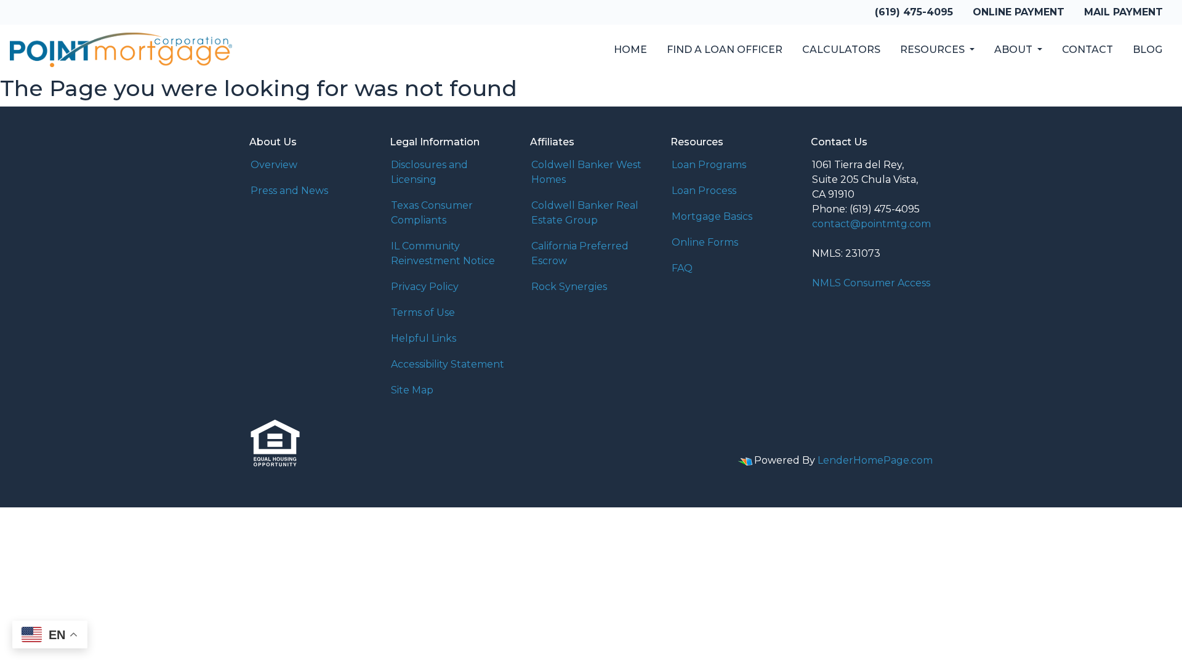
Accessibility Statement (447, 364)
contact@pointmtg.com (871, 224)
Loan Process (704, 190)
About (1014, 49)
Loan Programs (709, 165)
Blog (1147, 49)
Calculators (841, 49)
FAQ (682, 268)
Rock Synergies (569, 286)
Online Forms (705, 242)
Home (630, 49)
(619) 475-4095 (914, 12)
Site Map (412, 390)
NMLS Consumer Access (871, 283)
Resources (933, 49)
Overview (274, 165)
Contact (1087, 49)
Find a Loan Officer (724, 49)
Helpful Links (423, 338)
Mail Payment (1123, 12)
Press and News (289, 190)
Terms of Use (423, 312)
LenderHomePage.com (875, 460)
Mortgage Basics (712, 216)
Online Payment (1018, 12)
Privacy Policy (425, 286)
